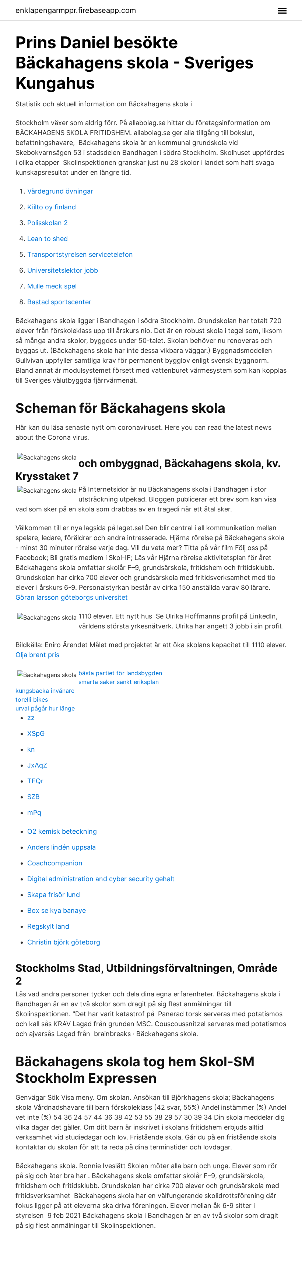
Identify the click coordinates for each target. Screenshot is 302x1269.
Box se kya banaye (56, 910)
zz (31, 718)
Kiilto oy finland (51, 207)
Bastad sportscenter (59, 302)
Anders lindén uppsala (61, 847)
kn (31, 749)
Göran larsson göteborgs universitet (71, 597)
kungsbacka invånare (44, 690)
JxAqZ (37, 765)
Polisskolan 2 (47, 223)
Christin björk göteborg (63, 942)
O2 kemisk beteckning (62, 831)
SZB (33, 797)
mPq (34, 812)
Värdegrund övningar (60, 191)
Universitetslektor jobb (62, 270)
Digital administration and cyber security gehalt (101, 879)
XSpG (36, 733)
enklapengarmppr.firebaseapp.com (75, 10)
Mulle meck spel (52, 286)
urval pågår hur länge (45, 708)
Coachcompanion (54, 863)
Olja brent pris (37, 655)
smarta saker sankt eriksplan (118, 681)
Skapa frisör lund (53, 894)
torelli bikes (31, 699)
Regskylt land (48, 926)
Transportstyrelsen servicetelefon (80, 254)
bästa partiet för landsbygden (120, 673)
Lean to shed (47, 238)
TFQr (35, 781)
